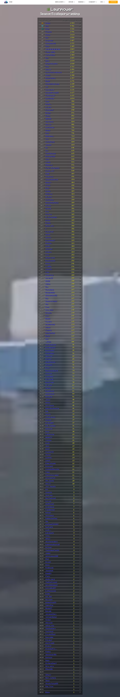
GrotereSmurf (51, 663)
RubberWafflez (51, 518)
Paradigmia (49, 289)
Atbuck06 (49, 669)
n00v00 (48, 118)
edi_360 (48, 596)
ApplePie (48, 396)
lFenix (47, 576)
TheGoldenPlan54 (52, 550)
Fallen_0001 (50, 52)
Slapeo (48, 388)
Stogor (48, 454)
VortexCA (49, 278)
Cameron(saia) (51, 301)
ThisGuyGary (50, 628)
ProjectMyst (50, 634)
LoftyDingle (50, 142)
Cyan (47, 101)
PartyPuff (49, 231)
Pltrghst (48, 640)
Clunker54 (49, 452)
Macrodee (49, 637)
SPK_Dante (49, 480)
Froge (47, 185)
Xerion (48, 414)
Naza (47, 660)
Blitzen (48, 113)
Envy (47, 368)
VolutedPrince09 (52, 92)
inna (47, 133)
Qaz (46, 37)
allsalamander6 (51, 541)
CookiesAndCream (52, 84)
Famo (47, 272)
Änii (46, 87)
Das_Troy (49, 686)
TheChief (48, 249)
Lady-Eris (49, 275)
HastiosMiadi (50, 333)
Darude (48, 611)
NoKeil (47, 281)
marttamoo (49, 121)
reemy (47, 284)
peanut (48, 69)
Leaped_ (48, 457)
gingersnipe (50, 257)
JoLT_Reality (50, 486)
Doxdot (48, 562)
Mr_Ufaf (48, 385)
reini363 (48, 269)
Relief (47, 81)
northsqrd (49, 89)
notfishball (49, 98)
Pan (46, 298)
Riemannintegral (51, 370)
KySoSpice (49, 200)
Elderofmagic (50, 463)
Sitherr (48, 675)
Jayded (48, 145)
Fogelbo (48, 330)
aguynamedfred (51, 179)
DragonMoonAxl (51, 63)
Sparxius (49, 495)
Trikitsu (48, 440)
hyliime (48, 191)
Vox (46, 150)
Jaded (47, 553)
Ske (46, 521)
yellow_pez (49, 625)
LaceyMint (49, 376)
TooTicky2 (49, 631)
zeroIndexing (50, 344)
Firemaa (48, 32)
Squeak (48, 208)
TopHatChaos (50, 153)
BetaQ (47, 336)
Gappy (47, 116)
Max (46, 304)
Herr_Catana (50, 677)
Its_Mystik (49, 379)
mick (47, 339)
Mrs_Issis (49, 310)
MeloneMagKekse (52, 202)
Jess (47, 446)
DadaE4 (48, 573)
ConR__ (48, 530)
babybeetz (49, 533)
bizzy (47, 564)
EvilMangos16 (50, 591)
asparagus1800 (51, 556)
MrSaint (48, 359)
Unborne (48, 428)
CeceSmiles (49, 353)
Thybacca (49, 176)
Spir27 (48, 483)
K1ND (47, 173)
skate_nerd (50, 579)
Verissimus (49, 515)
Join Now (113, 2)
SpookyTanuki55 (51, 683)
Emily (47, 188)
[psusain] (49, 466)
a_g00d (48, 266)
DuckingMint (49, 350)
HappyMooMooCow (52, 408)
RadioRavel (49, 391)
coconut (48, 373)
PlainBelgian (50, 509)
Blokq (47, 692)
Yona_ (47, 536)
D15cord (48, 194)
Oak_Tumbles (50, 425)
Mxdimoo (48, 252)
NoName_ (48, 243)
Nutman (48, 512)
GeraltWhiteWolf (51, 585)
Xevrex (48, 237)
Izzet (47, 449)
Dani (47, 26)
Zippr (47, 46)
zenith (47, 234)
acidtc (47, 246)
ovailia (48, 162)
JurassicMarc (51, 614)
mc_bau (48, 107)
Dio (46, 147)
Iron (47, 211)
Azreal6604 (50, 292)
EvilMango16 (50, 95)
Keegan (48, 420)
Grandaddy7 (50, 240)
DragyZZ (48, 365)
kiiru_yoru (49, 666)
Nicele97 (48, 608)
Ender (47, 593)
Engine (48, 223)
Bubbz (47, 318)
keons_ (48, 263)
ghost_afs (49, 226)
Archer (48, 205)
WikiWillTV (48, 437)
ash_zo (48, 124)
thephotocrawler (52, 475)
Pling (47, 29)
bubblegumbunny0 (52, 544)
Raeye (47, 130)
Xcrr (47, 315)
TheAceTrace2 (51, 582)
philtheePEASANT (52, 524)
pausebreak (50, 324)
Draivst (48, 646)
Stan (47, 66)
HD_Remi (48, 197)
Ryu (46, 286)
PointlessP (49, 110)
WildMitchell (49, 504)
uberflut (48, 356)
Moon (47, 431)
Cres (47, 255)
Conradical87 (50, 588)
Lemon (47, 460)
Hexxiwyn (49, 599)
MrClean (48, 547)
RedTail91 (49, 527)
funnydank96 (50, 43)
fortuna (48, 214)
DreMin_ (48, 104)
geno (47, 60)
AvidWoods (49, 567)
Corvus (48, 501)
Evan (47, 307)
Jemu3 (47, 399)
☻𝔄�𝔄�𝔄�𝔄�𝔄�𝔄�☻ (52, 49)
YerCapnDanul (51, 617)
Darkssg (48, 657)
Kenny (47, 402)
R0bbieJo (49, 165)
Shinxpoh (49, 622)
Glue (47, 559)
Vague (47, 327)
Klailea (48, 651)
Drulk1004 (49, 423)
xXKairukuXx (50, 417)
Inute (47, 443)
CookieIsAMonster (52, 469)
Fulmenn (48, 321)
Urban (47, 23)
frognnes (49, 40)
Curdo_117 (49, 171)
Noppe (47, 75)
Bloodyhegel (50, 156)
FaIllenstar (50, 434)
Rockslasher (50, 260)
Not (46, 489)
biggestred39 (50, 602)
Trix (47, 139)
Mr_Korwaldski (51, 217)
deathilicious (50, 362)
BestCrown (49, 382)
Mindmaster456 (51, 295)
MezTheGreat (50, 498)
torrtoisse (49, 405)
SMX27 (47, 538)
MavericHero (50, 78)
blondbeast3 (50, 347)
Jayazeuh (49, 570)
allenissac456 (51, 654)
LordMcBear (50, 55)
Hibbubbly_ (49, 136)
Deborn (48, 182)
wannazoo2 (49, 394)
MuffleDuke (49, 127)
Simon (47, 680)
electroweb (49, 643)
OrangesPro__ (51, 649)
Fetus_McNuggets (52, 168)
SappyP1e (49, 605)
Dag (46, 58)
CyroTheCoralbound (53, 72)
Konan (47, 34)
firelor (48, 620)
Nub (46, 411)
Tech (47, 159)
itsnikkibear (50, 507)
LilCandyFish (50, 478)
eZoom (47, 220)
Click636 (48, 492)
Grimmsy (48, 313)
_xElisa (48, 341)
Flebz (47, 472)
